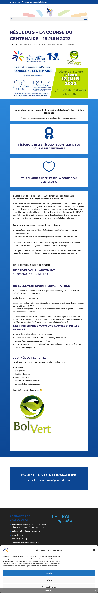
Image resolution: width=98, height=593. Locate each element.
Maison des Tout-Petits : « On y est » (26, 531)
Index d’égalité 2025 (19, 539)
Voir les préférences (49, 587)
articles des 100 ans (34, 44)
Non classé (52, 44)
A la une (45, 44)
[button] (94, 550)
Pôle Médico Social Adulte (66, 44)
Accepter (49, 573)
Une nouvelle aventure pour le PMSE (26, 543)
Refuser (49, 580)
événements (23, 44)
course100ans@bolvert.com (53, 480)
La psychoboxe (17, 535)
